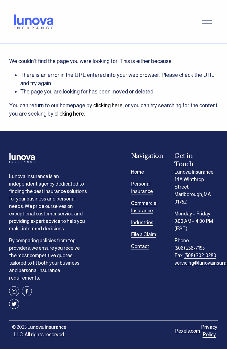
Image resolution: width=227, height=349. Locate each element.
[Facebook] (27, 291)
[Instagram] (14, 291)
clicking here (108, 105)
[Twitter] (14, 304)
